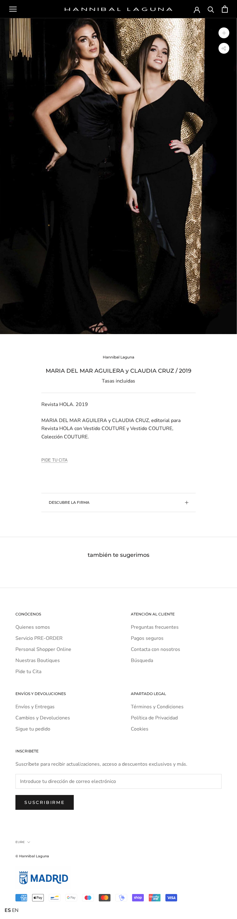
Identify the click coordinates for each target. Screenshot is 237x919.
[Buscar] (211, 9)
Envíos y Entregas (35, 706)
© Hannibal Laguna (32, 856)
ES (8, 910)
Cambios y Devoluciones (42, 717)
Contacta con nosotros (155, 649)
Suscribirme (44, 802)
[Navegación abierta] (13, 9)
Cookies (139, 729)
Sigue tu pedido (32, 729)
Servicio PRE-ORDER (39, 638)
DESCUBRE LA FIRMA (69, 502)
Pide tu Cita (28, 671)
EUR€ (20, 842)
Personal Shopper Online (43, 649)
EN (15, 910)
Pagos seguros (147, 638)
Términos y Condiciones (157, 706)
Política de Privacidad (154, 717)
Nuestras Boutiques (37, 660)
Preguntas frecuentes (155, 627)
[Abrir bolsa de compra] (225, 9)
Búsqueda (142, 660)
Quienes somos (32, 627)
